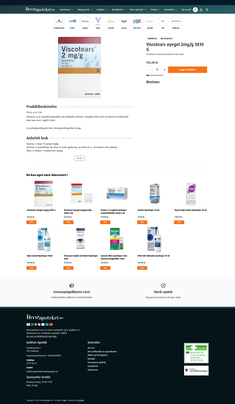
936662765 (52, 355)
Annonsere (93, 369)
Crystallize (80, 400)
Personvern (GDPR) (97, 362)
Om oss (91, 348)
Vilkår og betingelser (98, 355)
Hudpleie (101, 9)
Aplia (64, 400)
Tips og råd (186, 9)
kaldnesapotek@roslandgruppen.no (42, 371)
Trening (154, 9)
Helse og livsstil (136, 9)
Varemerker (169, 9)
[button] (79, 67)
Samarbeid (93, 366)
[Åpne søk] (195, 9)
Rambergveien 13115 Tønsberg (33, 349)
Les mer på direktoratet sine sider (41, 336)
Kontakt (91, 358)
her (79, 128)
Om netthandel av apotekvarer (102, 351)
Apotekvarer (65, 9)
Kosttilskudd (117, 9)
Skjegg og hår (83, 9)
